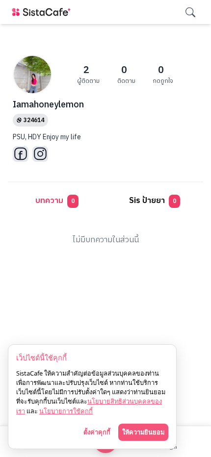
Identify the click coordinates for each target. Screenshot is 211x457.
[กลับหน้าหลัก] (43, 12)
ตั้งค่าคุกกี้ (96, 432)
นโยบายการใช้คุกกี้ (66, 410)
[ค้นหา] (190, 12)
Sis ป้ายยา (152, 200)
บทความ (55, 200)
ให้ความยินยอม (143, 432)
